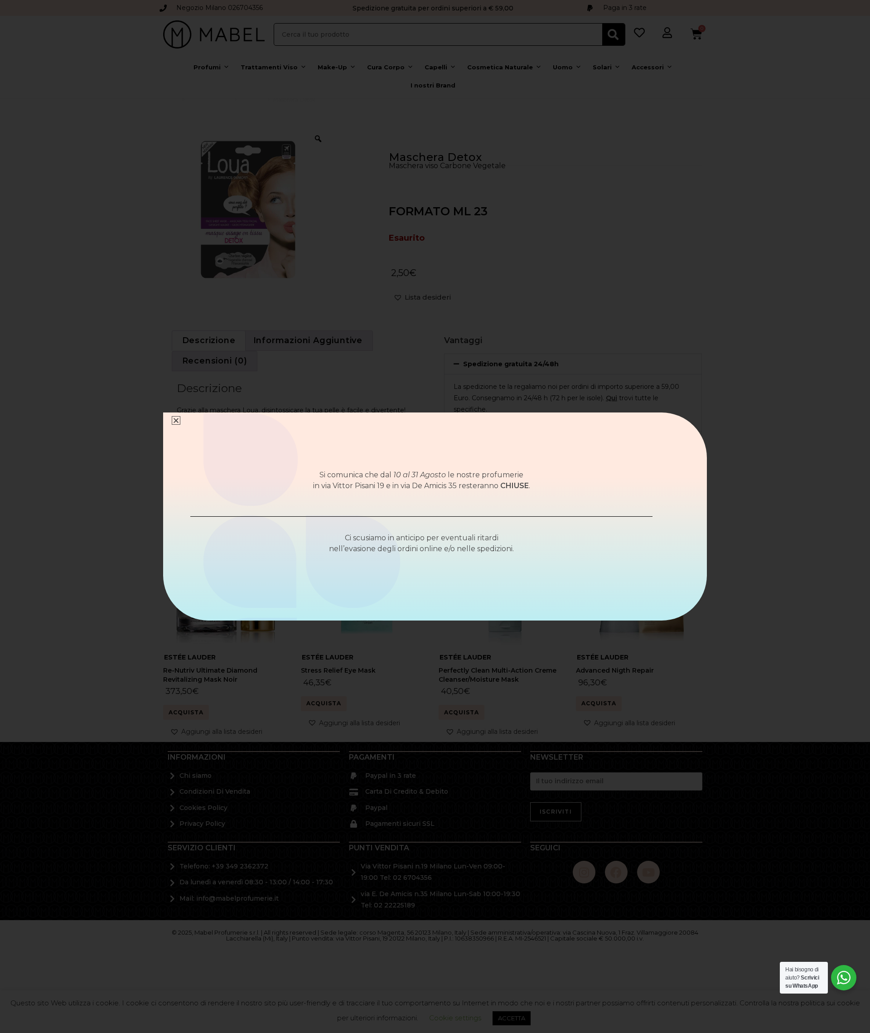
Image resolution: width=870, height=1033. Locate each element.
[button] (176, 420)
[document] (435, 516)
